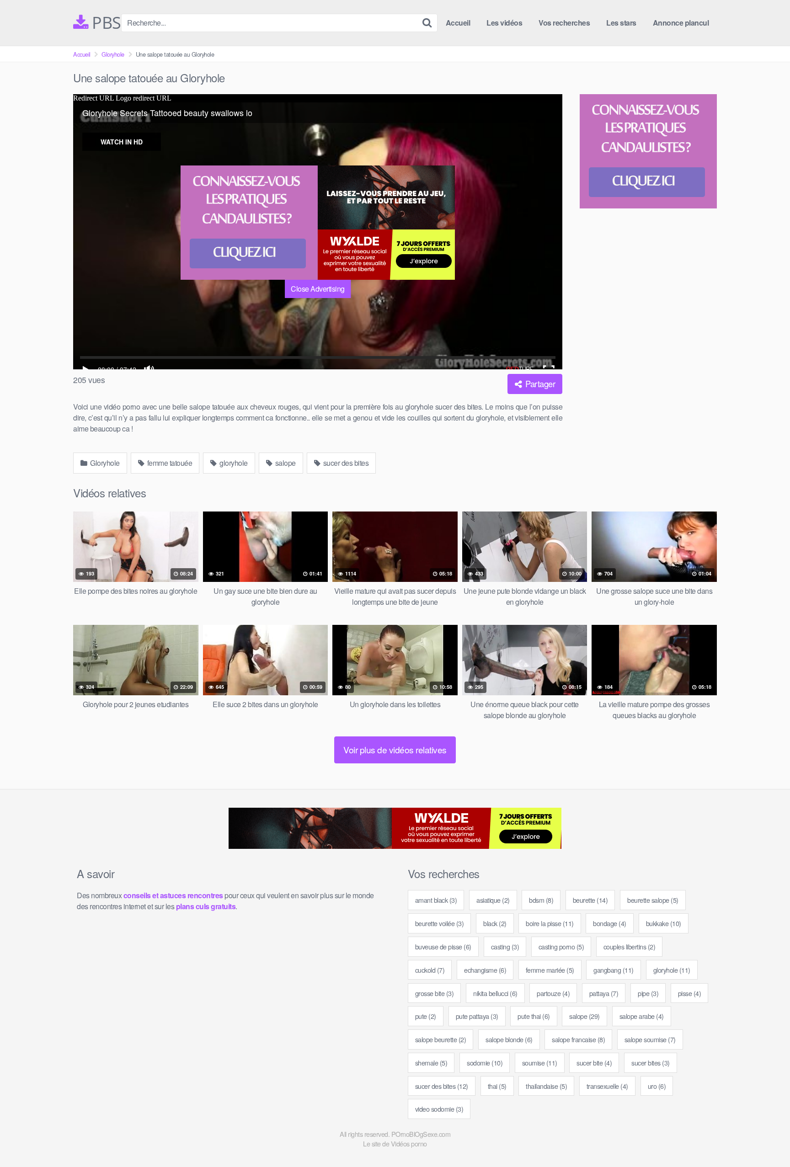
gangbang (613, 970)
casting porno (561, 946)
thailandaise (546, 1086)
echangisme (485, 970)
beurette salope (652, 900)
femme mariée (550, 970)
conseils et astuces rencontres (173, 895)
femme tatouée (168, 463)
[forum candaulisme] (249, 222)
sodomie (484, 1062)
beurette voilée (439, 923)
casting (505, 946)
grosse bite (434, 993)
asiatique (493, 900)
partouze (553, 993)
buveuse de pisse (443, 946)
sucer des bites (344, 463)
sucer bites (650, 1062)
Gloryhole (112, 54)
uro (657, 1086)
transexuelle (607, 1086)
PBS (104, 23)
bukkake (663, 923)
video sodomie (439, 1109)
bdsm (541, 900)
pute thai (534, 1016)
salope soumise (650, 1039)
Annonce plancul (681, 22)
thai (497, 1086)
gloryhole (233, 463)
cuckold (430, 970)
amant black (436, 900)
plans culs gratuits (206, 906)
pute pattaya (477, 1016)
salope (284, 463)
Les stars (621, 22)
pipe (648, 993)
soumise (539, 1062)
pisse (689, 993)
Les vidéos (504, 22)
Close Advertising (318, 288)
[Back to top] (765, 1138)
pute (425, 1016)
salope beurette (440, 1039)
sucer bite (594, 1062)
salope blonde (509, 1039)
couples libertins (629, 946)
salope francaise (578, 1039)
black (495, 923)
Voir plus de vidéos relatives (395, 749)
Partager (539, 383)
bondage (609, 923)
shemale (431, 1062)
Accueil (458, 22)
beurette (590, 900)
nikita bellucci (495, 993)
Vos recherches (564, 22)
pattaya (604, 993)
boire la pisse (550, 923)
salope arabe (641, 1016)
